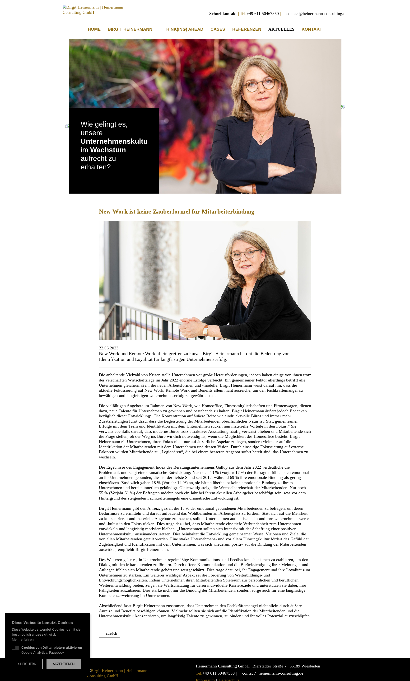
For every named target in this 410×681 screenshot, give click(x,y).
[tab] (83, 178)
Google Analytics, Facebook (51, 649)
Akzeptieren (64, 664)
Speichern (27, 664)
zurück (111, 633)
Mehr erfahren (23, 639)
